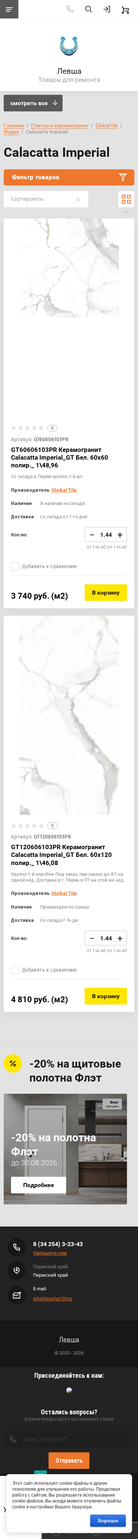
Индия (11, 132)
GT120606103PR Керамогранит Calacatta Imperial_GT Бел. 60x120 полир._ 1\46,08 (61, 855)
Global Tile (64, 490)
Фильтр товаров (35, 177)
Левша (69, 71)
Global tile (106, 125)
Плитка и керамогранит (60, 125)
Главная (14, 125)
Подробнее (38, 1185)
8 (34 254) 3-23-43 (58, 1244)
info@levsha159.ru (52, 1298)
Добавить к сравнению (49, 566)
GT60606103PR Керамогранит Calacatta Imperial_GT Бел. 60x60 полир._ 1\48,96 (59, 457)
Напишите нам (50, 1253)
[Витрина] (126, 199)
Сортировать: (27, 199)
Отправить (69, 1460)
